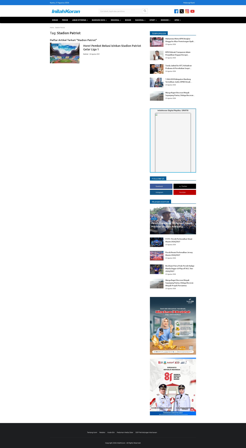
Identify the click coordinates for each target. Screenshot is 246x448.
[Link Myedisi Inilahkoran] (158, 145)
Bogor (128, 20)
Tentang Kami (92, 432)
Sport (152, 20)
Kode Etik (111, 432)
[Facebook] (176, 11)
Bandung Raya (98, 20)
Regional (115, 20)
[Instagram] (187, 11)
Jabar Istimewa (79, 20)
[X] (182, 11)
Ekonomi (165, 20)
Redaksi (102, 432)
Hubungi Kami (189, 2)
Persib (65, 20)
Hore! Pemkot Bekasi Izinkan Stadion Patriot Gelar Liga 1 (112, 47)
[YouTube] (192, 11)
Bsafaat (85, 54)
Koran (55, 20)
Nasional (139, 20)
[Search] (145, 11)
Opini (177, 20)
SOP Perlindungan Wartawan (146, 432)
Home (52, 27)
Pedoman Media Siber (125, 432)
